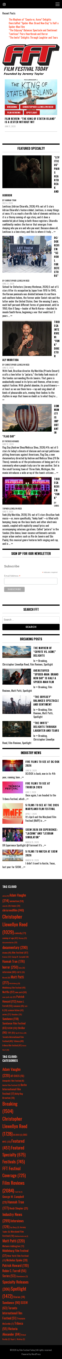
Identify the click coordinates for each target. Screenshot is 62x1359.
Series (9, 1276)
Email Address (12, 575)
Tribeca (18, 1041)
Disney (23, 938)
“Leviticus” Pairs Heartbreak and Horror (28, 34)
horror (10, 967)
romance (18, 1005)
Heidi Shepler (18, 1208)
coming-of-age (10, 938)
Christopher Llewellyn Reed (38, 106)
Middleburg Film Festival (13, 987)
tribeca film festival (12, 1045)
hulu (22, 968)
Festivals (13, 1161)
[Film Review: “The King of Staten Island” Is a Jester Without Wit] (31, 97)
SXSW (12, 1028)
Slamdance (22, 1276)
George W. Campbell (20, 957)
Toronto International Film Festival (12, 1313)
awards (6, 906)
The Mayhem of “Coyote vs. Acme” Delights (30, 19)
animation (17, 901)
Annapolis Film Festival (13, 1080)
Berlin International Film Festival (14, 1089)
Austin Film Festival (11, 1085)
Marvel (6, 977)
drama (6, 952)
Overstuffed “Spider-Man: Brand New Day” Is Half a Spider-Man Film (34, 25)
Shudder (16, 1014)
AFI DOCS (17, 1076)
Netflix (8, 992)
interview (9, 972)
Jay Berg (14, 1227)
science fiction (16, 1010)
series (6, 1014)
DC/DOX (18, 1134)
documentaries (9, 942)
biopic (15, 905)
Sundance (10, 1019)
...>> (22, 777)
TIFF (11, 1032)
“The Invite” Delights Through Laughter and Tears (33, 37)
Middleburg (14, 983)
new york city (9, 997)
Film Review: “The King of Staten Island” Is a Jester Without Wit (30, 120)
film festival (20, 952)
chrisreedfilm (13, 910)
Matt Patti (13, 1240)
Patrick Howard (15, 1265)
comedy (20, 933)
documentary (15, 947)
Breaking (12, 106)
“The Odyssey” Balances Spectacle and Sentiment (33, 30)
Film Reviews (14, 112)
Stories (19, 1297)
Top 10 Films (20, 1033)
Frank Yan (18, 1191)
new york (21, 992)
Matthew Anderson (21, 1236)
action (5, 895)
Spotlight (31, 112)
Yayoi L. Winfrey (18, 1339)
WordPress (36, 1354)
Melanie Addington (13, 1246)
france (6, 956)
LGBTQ (20, 972)
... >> (53, 232)
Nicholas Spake (17, 1260)
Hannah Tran (13, 961)
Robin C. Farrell (14, 1270)
